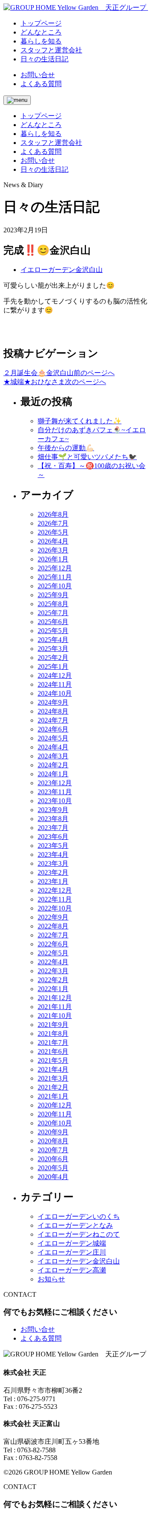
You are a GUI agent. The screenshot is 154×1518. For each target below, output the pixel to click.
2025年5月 (53, 630)
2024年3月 (53, 756)
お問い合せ (38, 74)
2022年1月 (53, 988)
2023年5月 (53, 845)
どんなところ (41, 124)
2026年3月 (53, 550)
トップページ (41, 115)
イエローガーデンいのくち (79, 1216)
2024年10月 (55, 693)
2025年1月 (53, 666)
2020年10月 (55, 1123)
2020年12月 (55, 1105)
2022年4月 (53, 962)
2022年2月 (53, 979)
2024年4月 (53, 747)
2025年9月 (53, 595)
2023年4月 (53, 854)
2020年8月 (53, 1141)
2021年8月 (53, 1033)
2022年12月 (55, 890)
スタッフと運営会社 (51, 142)
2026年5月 (53, 532)
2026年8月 (53, 514)
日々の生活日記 (44, 169)
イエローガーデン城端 (72, 1243)
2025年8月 (53, 603)
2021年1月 (53, 1096)
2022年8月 (53, 926)
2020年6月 (53, 1158)
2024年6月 (53, 729)
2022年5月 (53, 953)
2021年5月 (53, 1060)
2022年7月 (53, 935)
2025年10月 (55, 586)
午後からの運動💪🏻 (66, 447)
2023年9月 (53, 809)
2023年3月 (53, 863)
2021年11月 (55, 1006)
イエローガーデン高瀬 (72, 1270)
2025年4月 (53, 639)
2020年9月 (53, 1132)
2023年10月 (55, 800)
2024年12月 (55, 675)
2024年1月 (53, 774)
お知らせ (51, 1279)
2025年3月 (53, 648)
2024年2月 (53, 765)
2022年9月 (53, 917)
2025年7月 (53, 612)
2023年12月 (55, 782)
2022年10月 (55, 908)
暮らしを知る (41, 133)
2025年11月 (55, 577)
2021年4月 (53, 1069)
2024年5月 (53, 738)
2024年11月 (55, 684)
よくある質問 (41, 83)
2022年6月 (53, 944)
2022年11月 (55, 899)
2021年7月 (53, 1042)
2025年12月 (55, 568)
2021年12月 (55, 997)
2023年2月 (53, 872)
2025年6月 (53, 621)
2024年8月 (53, 711)
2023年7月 (53, 827)
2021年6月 (53, 1051)
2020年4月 (53, 1176)
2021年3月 (53, 1078)
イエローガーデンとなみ (75, 1225)
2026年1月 (53, 559)
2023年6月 (53, 836)
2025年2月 (53, 657)
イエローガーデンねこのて (79, 1234)
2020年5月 (53, 1167)
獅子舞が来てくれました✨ (79, 421)
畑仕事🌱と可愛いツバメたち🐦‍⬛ (87, 456)
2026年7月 (53, 523)
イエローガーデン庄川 (72, 1252)
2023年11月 (55, 791)
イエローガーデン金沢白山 (62, 269)
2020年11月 (55, 1114)
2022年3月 (53, 970)
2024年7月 (53, 720)
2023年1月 (53, 881)
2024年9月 (53, 702)
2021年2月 (53, 1087)
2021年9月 (53, 1024)
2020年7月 (53, 1150)
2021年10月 (55, 1015)
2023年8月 (53, 818)
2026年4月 (53, 541)
